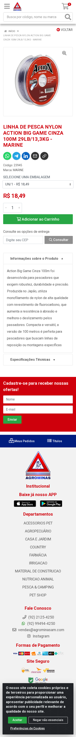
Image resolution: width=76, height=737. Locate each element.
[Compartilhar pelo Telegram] (16, 156)
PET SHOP (38, 595)
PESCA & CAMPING (38, 587)
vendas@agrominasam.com (40, 630)
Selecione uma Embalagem (26, 177)
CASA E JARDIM (38, 539)
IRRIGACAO (38, 563)
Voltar (66, 30)
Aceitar (17, 720)
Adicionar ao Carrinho (40, 219)
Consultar (60, 240)
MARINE (18, 170)
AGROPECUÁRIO (38, 531)
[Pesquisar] (68, 17)
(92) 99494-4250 (40, 623)
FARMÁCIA (38, 555)
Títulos (57, 441)
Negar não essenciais (48, 720)
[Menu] (7, 6)
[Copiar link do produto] (44, 156)
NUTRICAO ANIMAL (38, 579)
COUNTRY (38, 547)
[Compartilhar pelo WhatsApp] (7, 156)
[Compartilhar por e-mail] (35, 156)
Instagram (40, 636)
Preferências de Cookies (27, 728)
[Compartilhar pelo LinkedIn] (26, 156)
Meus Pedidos (24, 441)
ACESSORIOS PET (38, 523)
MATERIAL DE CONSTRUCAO (38, 571)
